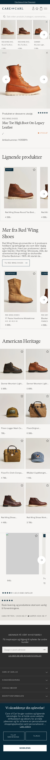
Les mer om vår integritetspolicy (25, 656)
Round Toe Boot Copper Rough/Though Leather (7, 45)
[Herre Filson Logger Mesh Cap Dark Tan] (12, 408)
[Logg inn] (33, 8)
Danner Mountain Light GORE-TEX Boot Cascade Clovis (37, 383)
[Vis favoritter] (36, 8)
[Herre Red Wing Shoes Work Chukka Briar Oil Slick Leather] (38, 498)
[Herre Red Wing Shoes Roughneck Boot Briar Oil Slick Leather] (12, 498)
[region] (25, 608)
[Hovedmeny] (45, 8)
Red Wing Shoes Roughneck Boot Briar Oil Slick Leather (12, 517)
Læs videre (25, 726)
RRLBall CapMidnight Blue (36, 473)
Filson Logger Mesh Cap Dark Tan (11, 428)
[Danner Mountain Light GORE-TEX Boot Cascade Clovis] (38, 381)
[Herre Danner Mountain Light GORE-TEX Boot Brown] (12, 364)
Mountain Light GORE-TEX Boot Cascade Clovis (39, 45)
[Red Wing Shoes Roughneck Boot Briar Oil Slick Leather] (12, 515)
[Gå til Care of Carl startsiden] (12, 8)
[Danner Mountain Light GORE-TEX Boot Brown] (12, 381)
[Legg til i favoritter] (34, 170)
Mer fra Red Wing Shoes (20, 233)
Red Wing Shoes (8, 42)
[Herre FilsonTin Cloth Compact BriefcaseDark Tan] (12, 453)
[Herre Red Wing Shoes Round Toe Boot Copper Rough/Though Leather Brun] (8, 29)
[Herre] (22, 553)
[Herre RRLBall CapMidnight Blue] (38, 453)
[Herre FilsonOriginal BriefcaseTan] (38, 408)
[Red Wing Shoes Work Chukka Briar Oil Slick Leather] (38, 515)
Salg (4, 53)
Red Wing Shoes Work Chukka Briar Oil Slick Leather (36, 517)
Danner (37, 42)
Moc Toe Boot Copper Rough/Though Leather (23, 45)
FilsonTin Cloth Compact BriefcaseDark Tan (12, 473)
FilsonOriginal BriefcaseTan (33, 428)
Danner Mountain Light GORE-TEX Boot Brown (11, 383)
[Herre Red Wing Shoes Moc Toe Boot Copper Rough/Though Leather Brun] (24, 29)
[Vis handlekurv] (41, 8)
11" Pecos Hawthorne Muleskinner (20, 318)
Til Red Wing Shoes (14, 263)
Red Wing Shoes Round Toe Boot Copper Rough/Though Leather (19, 212)
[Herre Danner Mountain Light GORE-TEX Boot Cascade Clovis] (38, 364)
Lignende (22, 157)
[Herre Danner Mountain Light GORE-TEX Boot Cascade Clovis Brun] (40, 29)
